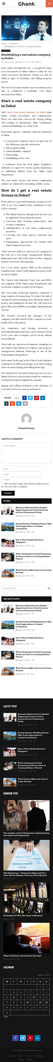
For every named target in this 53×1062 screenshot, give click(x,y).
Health (29, 1059)
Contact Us (11, 1056)
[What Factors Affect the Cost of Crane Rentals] (7, 573)
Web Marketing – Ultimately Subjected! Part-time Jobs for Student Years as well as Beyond (25, 874)
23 (46, 1002)
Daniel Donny (9, 62)
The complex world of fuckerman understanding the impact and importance (26, 834)
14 (34, 997)
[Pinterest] (30, 1038)
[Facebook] (15, 1038)
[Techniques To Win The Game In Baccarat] (26, 897)
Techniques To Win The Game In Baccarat (22, 915)
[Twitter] (23, 1038)
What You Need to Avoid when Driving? (22, 956)
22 (40, 1002)
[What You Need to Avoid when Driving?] (26, 938)
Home (20, 1056)
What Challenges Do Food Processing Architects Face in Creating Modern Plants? (33, 556)
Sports (21, 1059)
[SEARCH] (49, 588)
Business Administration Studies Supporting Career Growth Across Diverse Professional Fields (32, 510)
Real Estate (6, 51)
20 (27, 1002)
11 (14, 997)
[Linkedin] (37, 1038)
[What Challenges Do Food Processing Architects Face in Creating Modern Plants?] (7, 557)
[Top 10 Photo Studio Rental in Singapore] (7, 543)
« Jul (5, 1016)
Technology (39, 1056)
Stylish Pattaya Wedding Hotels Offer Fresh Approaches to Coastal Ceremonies (34, 526)
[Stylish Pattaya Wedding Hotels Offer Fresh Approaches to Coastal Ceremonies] (7, 527)
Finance (29, 1056)
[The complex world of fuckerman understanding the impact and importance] (26, 815)
